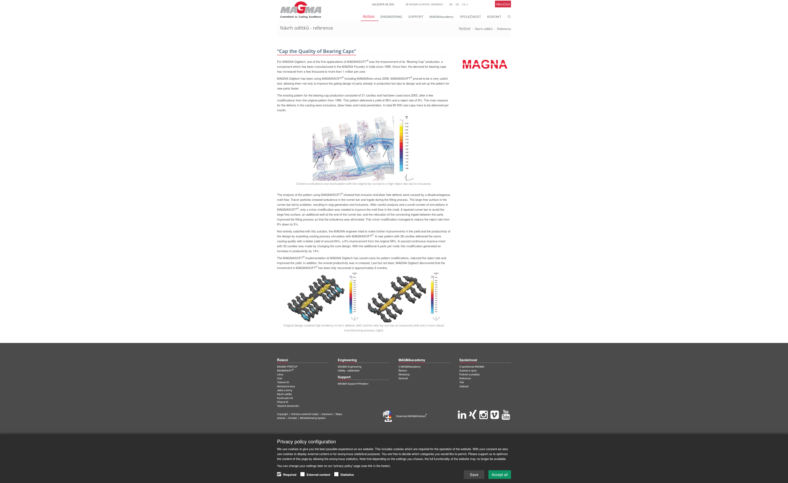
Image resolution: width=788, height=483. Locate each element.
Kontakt (292, 418)
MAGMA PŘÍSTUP (287, 366)
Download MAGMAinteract (411, 416)
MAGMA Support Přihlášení (353, 383)
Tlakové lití (283, 382)
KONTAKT (494, 16)
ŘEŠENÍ (368, 16)
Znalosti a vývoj (467, 370)
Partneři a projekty (469, 374)
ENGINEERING (391, 16)
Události (463, 386)
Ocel (279, 378)
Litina (280, 374)
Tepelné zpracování (288, 405)
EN (457, 4)
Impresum (327, 414)
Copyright (282, 414)
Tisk (461, 382)
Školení (403, 370)
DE (451, 4)
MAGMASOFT (285, 370)
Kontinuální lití (285, 398)
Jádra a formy (284, 390)
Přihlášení (503, 4)
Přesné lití (282, 402)
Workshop (404, 374)
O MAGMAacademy (409, 366)
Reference (504, 28)
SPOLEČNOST (470, 16)
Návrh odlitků (483, 28)
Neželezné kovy (286, 386)
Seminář (403, 378)
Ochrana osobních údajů (304, 414)
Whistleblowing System (313, 418)
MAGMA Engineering (349, 366)
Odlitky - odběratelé (349, 370)
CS (464, 4)
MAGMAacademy (442, 16)
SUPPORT (415, 16)
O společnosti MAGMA (471, 366)
